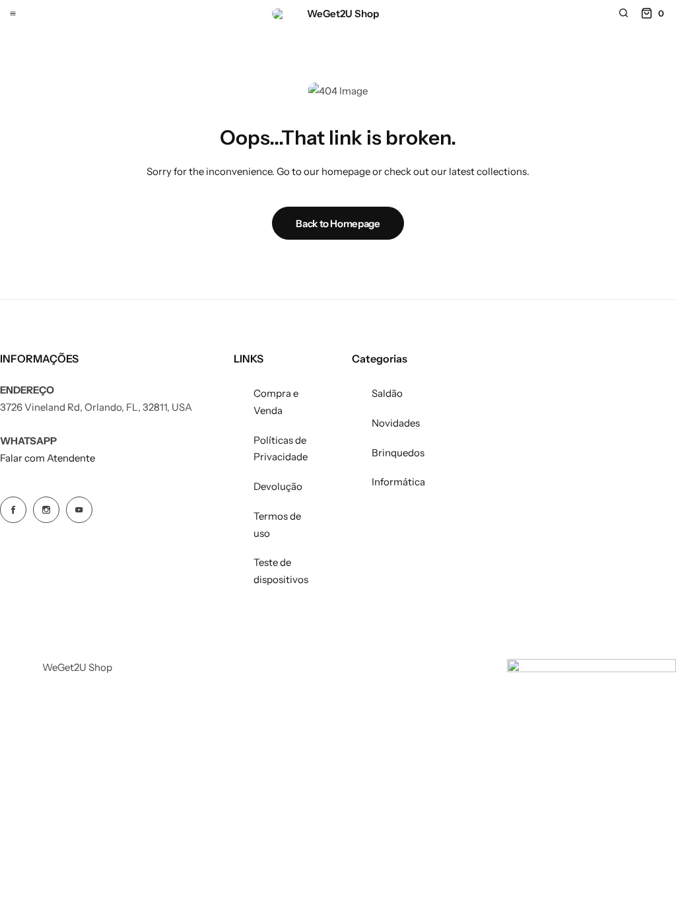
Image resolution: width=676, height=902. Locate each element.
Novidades (396, 423)
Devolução (278, 486)
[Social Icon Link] (13, 510)
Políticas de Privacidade (281, 449)
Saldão (387, 393)
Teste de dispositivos (281, 571)
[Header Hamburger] (13, 13)
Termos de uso (277, 524)
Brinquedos (398, 452)
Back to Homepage (338, 223)
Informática (398, 481)
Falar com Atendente (47, 458)
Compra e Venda (276, 402)
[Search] (623, 13)
